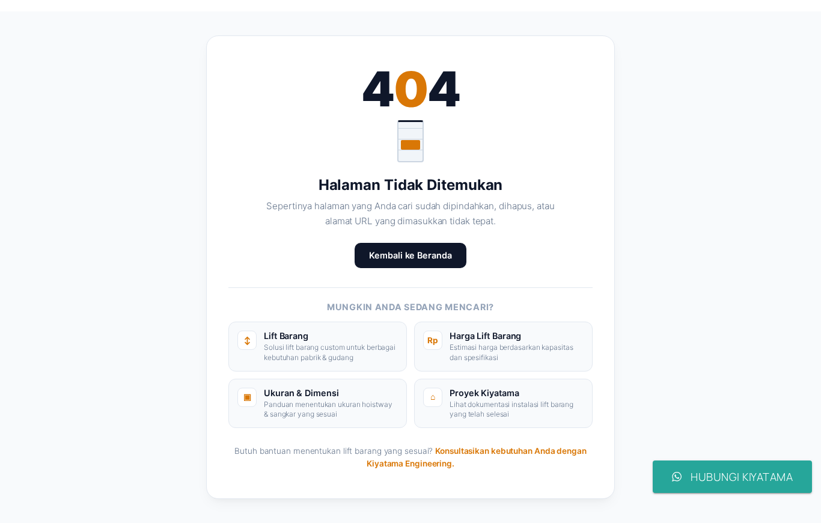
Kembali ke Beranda (410, 255)
